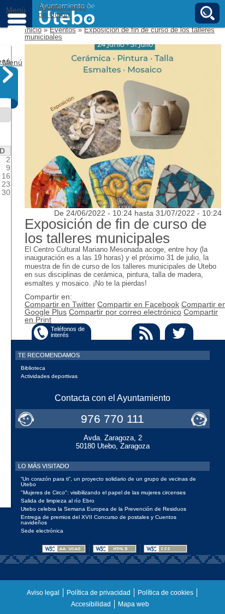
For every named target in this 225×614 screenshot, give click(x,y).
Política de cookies (165, 593)
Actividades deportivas (49, 376)
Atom (112, 333)
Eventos (63, 30)
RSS (146, 333)
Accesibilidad (91, 604)
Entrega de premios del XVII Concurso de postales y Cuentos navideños (98, 520)
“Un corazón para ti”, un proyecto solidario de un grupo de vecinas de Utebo (108, 481)
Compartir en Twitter (60, 304)
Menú (16, 13)
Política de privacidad (99, 593)
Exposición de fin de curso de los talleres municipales (120, 33)
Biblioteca (33, 368)
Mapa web (133, 604)
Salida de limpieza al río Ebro (57, 501)
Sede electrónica (42, 531)
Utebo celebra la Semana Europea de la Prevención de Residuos (103, 509)
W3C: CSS (165, 549)
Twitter (179, 333)
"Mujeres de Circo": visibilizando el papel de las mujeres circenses (103, 492)
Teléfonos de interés (68, 332)
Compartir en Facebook (138, 304)
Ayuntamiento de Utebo (62, 11)
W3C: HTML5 (115, 549)
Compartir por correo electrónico (125, 312)
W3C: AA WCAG (64, 549)
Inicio (33, 30)
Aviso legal (43, 593)
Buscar (207, 13)
